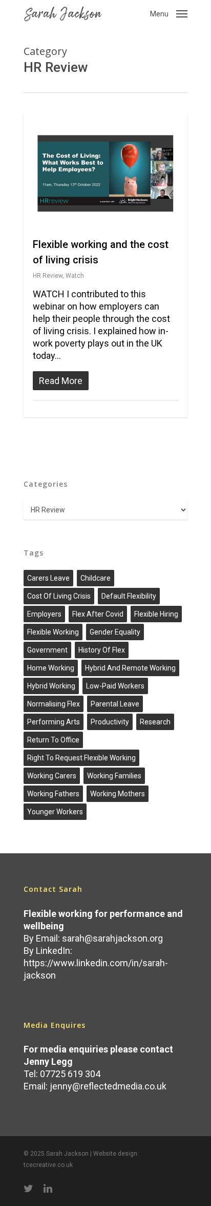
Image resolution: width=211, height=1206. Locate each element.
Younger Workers (55, 812)
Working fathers (53, 794)
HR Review (47, 275)
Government (47, 650)
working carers (51, 776)
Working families (114, 776)
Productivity (110, 722)
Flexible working (53, 632)
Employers (44, 614)
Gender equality (115, 632)
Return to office (53, 740)
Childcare (95, 578)
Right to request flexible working (81, 758)
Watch (75, 275)
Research (155, 722)
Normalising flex (53, 704)
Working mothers (117, 794)
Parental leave (115, 704)
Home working (50, 668)
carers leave (48, 578)
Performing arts (53, 722)
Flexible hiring (156, 614)
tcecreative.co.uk (48, 1165)
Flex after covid (97, 614)
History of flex (101, 650)
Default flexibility (128, 596)
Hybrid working (51, 686)
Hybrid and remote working (130, 668)
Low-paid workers (115, 686)
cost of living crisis (59, 596)
